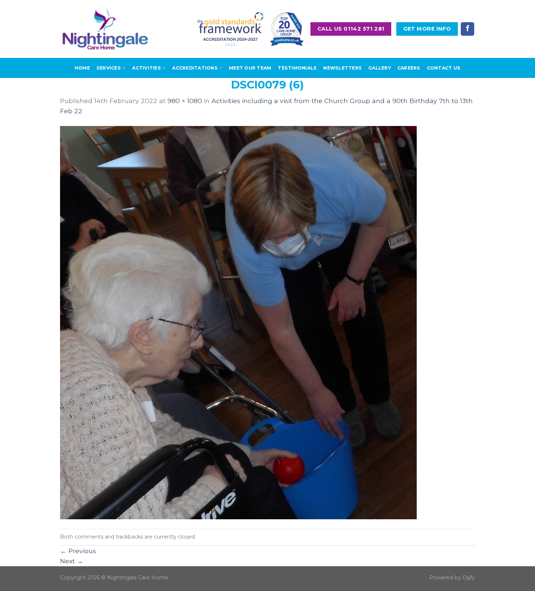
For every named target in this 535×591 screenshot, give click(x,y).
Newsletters (342, 68)
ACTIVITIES (146, 68)
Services (108, 68)
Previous (78, 551)
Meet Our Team (250, 68)
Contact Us (443, 68)
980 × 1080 (184, 101)
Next (71, 561)
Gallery (379, 68)
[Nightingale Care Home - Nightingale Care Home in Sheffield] (105, 29)
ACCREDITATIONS (194, 68)
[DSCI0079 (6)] (238, 322)
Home (82, 68)
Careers (408, 68)
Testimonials (297, 68)
